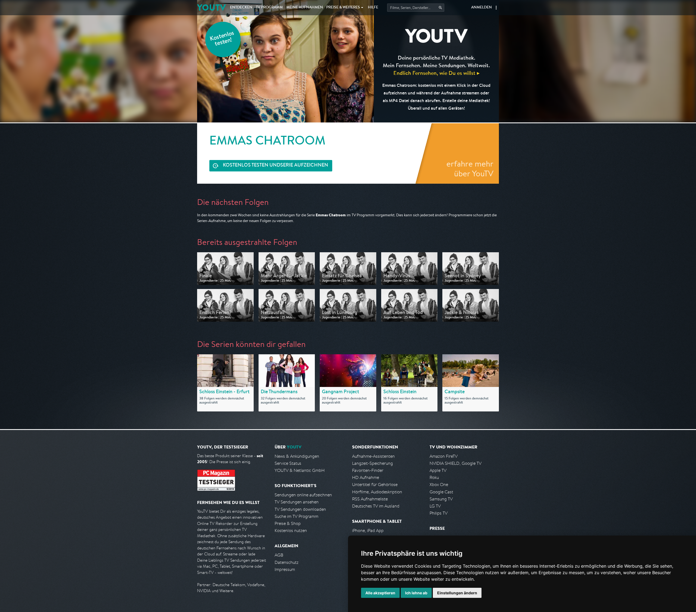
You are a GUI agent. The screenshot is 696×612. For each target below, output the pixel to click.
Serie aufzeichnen (275, 165)
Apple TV (438, 470)
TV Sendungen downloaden (300, 509)
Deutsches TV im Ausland (375, 506)
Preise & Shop (288, 523)
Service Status (288, 463)
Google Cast (441, 492)
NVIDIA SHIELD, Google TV (455, 463)
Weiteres (343, 8)
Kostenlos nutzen (291, 530)
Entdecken (241, 8)
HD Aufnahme (365, 477)
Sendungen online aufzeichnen (303, 495)
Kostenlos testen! (222, 39)
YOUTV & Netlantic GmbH (300, 470)
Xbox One (439, 484)
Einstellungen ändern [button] (457, 593)
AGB (279, 555)
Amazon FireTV (444, 456)
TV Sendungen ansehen (297, 502)
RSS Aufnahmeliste (370, 499)
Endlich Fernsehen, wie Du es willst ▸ (436, 72)
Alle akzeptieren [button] (380, 593)
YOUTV (211, 7)
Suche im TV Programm (296, 516)
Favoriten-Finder (367, 470)
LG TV (435, 506)
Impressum (285, 569)
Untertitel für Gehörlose (374, 484)
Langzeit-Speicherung (372, 463)
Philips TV (439, 513)
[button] (496, 7)
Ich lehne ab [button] (416, 593)
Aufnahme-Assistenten (373, 456)
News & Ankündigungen (297, 456)
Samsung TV (441, 499)
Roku (434, 477)
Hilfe (373, 8)
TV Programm (269, 8)
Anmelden (481, 8)
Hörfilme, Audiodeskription (377, 492)
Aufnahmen (304, 8)
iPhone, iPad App (368, 530)
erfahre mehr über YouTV (469, 168)
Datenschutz (287, 562)
